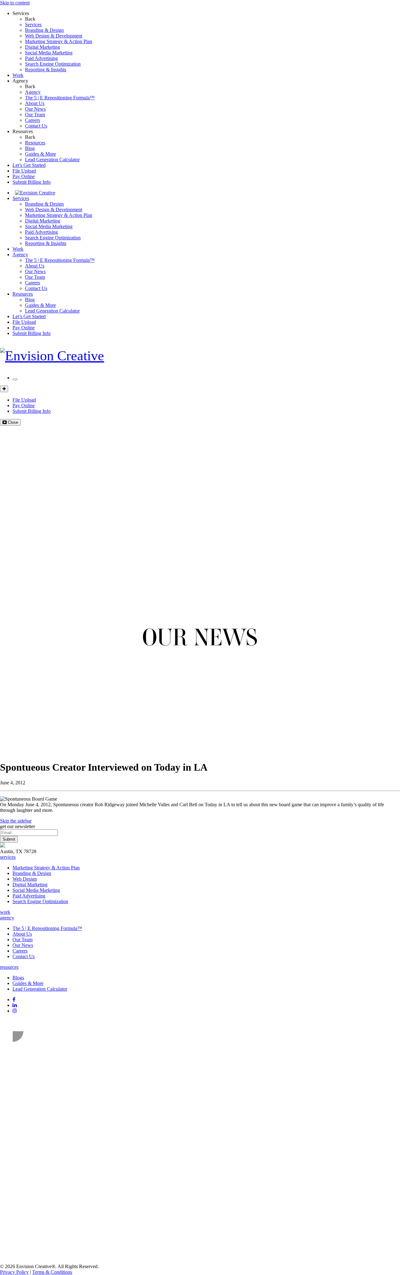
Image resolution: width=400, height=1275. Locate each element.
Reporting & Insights (45, 69)
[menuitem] (212, 25)
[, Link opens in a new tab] (47, 1047)
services (8, 857)
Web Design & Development (53, 35)
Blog (30, 148)
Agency (20, 80)
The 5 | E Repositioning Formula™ (60, 97)
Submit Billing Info (31, 182)
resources (9, 967)
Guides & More (40, 154)
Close (12, 422)
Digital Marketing (42, 47)
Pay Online (23, 176)
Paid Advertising (41, 58)
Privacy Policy (14, 1272)
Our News (35, 109)
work (5, 912)
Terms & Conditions (52, 1272)
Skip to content (15, 2)
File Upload (24, 170)
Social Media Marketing (48, 52)
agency (7, 917)
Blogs (18, 977)
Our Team (35, 114)
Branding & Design (44, 30)
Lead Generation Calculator (52, 159)
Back (30, 19)
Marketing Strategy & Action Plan (58, 41)
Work (17, 75)
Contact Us (36, 125)
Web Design (24, 879)
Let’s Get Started (29, 165)
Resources (22, 131)
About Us (34, 103)
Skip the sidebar (16, 820)
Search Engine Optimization (53, 64)
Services (20, 13)
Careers (32, 120)
